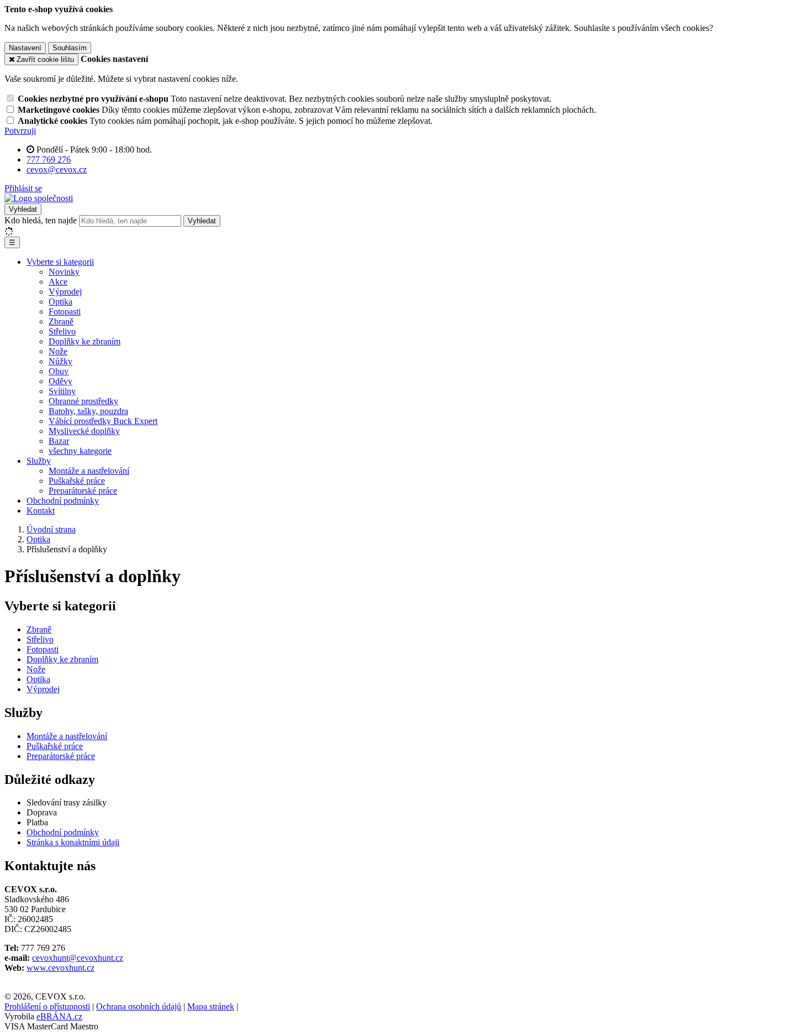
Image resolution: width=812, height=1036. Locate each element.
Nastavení (25, 48)
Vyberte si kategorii (60, 261)
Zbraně (61, 321)
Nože (58, 351)
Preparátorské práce (83, 490)
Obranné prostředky (83, 401)
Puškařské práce (77, 480)
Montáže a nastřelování (89, 470)
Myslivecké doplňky (84, 431)
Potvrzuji (20, 130)
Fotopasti (65, 311)
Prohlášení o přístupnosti (47, 1006)
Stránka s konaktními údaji (73, 842)
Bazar (59, 441)
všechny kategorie (80, 451)
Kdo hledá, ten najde (40, 220)
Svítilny (62, 391)
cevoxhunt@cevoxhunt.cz (77, 957)
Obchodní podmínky (63, 500)
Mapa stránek (210, 1006)
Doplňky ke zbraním (84, 341)
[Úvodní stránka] (38, 198)
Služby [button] (39, 460)
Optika (60, 301)
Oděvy (60, 381)
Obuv (58, 371)
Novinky (64, 271)
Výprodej (65, 291)
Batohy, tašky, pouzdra (88, 411)
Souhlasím (69, 48)
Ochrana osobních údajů (138, 1006)
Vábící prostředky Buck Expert (103, 421)
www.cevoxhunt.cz (60, 967)
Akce (58, 281)
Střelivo (62, 331)
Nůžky (60, 361)
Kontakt (41, 510)
